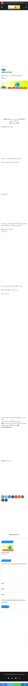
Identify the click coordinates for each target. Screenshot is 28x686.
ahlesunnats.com (6, 76)
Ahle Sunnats (22, 674)
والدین (6, 66)
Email (2, 589)
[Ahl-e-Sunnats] (14, 7)
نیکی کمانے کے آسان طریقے (5, 553)
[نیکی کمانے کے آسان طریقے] (7, 548)
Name (2, 583)
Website (2, 594)
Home (3, 66)
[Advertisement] (14, 24)
